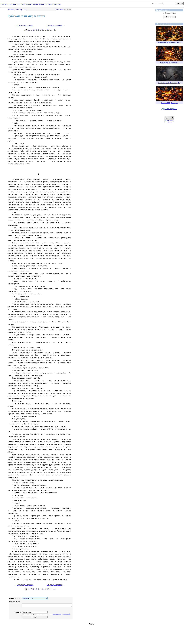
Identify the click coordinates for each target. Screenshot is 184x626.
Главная (3, 4)
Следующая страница (54, 25)
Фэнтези (11, 10)
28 (54, 30)
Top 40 (35, 4)
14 (50, 30)
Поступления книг (25, 4)
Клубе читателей (66, 614)
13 (48, 30)
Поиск (180, 3)
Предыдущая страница (25, 25)
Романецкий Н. (21, 10)
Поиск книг (12, 4)
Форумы (42, 4)
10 (40, 30)
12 (45, 30)
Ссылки (49, 4)
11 (43, 30)
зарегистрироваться (57, 614)
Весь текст (59, 10)
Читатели (57, 4)
